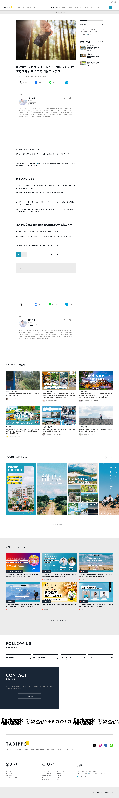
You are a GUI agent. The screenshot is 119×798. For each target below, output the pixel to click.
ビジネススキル (46, 773)
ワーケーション (92, 34)
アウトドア (45, 777)
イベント (38, 7)
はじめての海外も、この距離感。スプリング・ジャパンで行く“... (93, 64)
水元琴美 (92, 434)
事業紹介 (73, 2)
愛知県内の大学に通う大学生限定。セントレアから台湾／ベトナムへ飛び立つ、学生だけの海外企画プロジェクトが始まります (22, 431)
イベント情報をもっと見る (59, 620)
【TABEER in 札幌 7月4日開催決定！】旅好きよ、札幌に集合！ (59, 605)
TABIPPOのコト (84, 32)
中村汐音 (19, 398)
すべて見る (100, 41)
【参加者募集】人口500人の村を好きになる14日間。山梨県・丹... (93, 49)
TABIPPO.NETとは (58, 2)
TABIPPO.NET (20, 436)
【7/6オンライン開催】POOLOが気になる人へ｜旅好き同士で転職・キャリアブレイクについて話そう (22, 605)
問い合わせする (30, 696)
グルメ (59, 777)
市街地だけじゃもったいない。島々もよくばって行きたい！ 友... (93, 56)
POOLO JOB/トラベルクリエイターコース (91, 29)
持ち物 (59, 773)
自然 (58, 779)
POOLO (78, 2)
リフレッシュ (72, 7)
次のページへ (55, 254)
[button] (111, 457)
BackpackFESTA (81, 7)
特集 (33, 7)
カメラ (22, 268)
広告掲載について (92, 2)
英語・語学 (89, 7)
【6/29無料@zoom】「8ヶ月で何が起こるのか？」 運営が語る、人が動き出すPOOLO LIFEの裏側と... (96, 605)
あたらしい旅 (93, 32)
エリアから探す (90, 45)
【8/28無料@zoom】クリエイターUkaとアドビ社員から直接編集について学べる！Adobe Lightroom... (23, 575)
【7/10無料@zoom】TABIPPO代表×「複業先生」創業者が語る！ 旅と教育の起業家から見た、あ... (59, 575)
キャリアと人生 (63, 7)
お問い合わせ (102, 2)
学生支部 (84, 2)
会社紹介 (66, 2)
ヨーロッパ (83, 34)
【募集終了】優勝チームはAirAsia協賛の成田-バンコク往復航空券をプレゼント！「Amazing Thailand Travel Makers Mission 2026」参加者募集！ (95, 395)
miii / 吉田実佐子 (94, 400)
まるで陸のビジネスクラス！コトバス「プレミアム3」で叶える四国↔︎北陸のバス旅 (59, 430)
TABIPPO (8, 427)
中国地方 (89, 53)
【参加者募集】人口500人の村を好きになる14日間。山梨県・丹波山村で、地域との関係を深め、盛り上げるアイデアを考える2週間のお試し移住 (58, 395)
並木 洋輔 (31, 98)
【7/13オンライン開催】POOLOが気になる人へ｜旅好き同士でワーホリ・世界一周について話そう (96, 575)
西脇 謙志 (56, 400)
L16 (37, 163)
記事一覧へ (33, 104)
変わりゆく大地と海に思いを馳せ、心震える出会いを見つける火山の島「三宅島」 (95, 430)
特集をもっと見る (56, 524)
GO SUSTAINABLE (47, 771)
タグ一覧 (101, 24)
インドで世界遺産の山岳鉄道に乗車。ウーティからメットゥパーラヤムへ (22, 395)
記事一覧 (28, 7)
